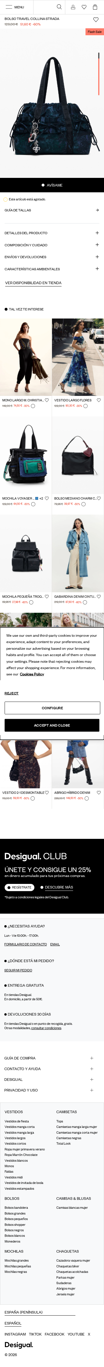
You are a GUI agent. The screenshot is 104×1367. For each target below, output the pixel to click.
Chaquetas (67, 1251)
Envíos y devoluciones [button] (25, 256)
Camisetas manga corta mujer (77, 1132)
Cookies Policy (32, 674)
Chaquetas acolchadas (72, 1271)
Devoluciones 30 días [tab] (29, 1014)
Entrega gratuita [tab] (26, 985)
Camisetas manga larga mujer (76, 1126)
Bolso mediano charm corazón (75, 498)
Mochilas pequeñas (18, 1266)
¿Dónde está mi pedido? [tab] (31, 960)
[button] (33, 282)
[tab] (52, 1058)
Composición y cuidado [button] (26, 245)
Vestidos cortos (15, 1143)
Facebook (54, 1334)
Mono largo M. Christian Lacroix (23, 400)
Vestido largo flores (73, 400)
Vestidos (14, 1112)
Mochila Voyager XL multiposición (18, 498)
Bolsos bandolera (16, 1207)
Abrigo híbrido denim (72, 793)
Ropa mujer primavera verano (25, 1149)
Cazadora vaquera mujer (73, 1260)
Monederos (12, 1241)
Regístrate (21, 887)
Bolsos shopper (15, 1224)
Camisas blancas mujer (72, 1207)
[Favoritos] (46, 400)
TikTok (35, 1334)
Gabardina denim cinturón (75, 596)
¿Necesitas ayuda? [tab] (26, 926)
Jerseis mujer (65, 1294)
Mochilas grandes (17, 1260)
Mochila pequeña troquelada (23, 596)
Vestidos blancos (16, 1160)
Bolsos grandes (15, 1213)
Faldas (9, 1171)
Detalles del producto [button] (26, 232)
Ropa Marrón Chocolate (21, 1154)
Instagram (15, 1334)
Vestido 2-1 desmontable (23, 793)
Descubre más (59, 887)
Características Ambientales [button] (32, 269)
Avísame (54, 185)
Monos (9, 1166)
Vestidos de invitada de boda (24, 1182)
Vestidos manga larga (19, 1132)
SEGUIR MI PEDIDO (18, 970)
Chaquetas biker (67, 1266)
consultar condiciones (46, 1028)
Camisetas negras (68, 1138)
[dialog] (52, 683)
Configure (52, 707)
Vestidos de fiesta (17, 1121)
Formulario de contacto (25, 944)
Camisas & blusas (73, 1198)
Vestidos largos (15, 1138)
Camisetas (66, 1112)
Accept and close (52, 725)
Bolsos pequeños (16, 1219)
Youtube (76, 1334)
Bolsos (12, 1198)
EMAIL (55, 944)
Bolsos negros (14, 1230)
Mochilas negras (16, 1271)
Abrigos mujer (65, 1288)
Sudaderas (63, 1283)
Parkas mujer (65, 1277)
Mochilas (14, 1251)
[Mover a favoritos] (95, 19)
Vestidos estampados (19, 1188)
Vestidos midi (14, 1177)
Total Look (63, 1143)
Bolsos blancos (15, 1235)
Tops (59, 1121)
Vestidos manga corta (20, 1126)
